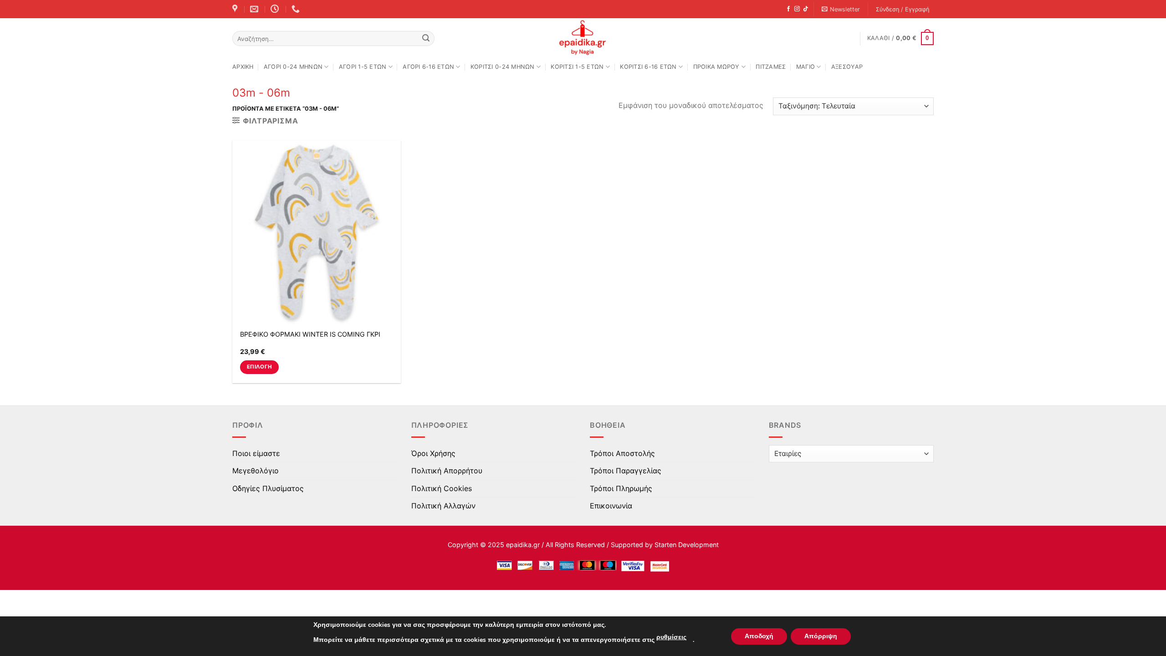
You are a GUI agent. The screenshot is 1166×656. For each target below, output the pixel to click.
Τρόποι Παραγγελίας (625, 470)
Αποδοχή (759, 636)
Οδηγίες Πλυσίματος (268, 488)
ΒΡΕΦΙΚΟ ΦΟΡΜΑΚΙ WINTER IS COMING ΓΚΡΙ (310, 334)
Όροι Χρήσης (433, 453)
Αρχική (243, 66)
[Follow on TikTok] (805, 9)
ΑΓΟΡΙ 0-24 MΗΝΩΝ (293, 66)
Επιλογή (259, 367)
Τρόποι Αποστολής (622, 453)
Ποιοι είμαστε (256, 453)
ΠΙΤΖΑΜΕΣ (771, 66)
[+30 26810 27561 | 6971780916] (297, 9)
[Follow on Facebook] (788, 9)
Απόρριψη (820, 636)
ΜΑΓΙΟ (805, 66)
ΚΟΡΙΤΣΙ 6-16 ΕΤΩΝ (648, 66)
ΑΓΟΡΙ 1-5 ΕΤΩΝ (363, 66)
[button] (841, 9)
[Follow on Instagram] (797, 9)
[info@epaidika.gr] (255, 9)
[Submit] (426, 38)
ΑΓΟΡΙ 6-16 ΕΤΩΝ (428, 66)
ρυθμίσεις (671, 637)
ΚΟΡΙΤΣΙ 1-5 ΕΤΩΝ (577, 66)
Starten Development (687, 544)
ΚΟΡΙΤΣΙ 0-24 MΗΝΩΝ (502, 66)
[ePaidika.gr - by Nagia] (583, 37)
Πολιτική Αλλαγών (443, 505)
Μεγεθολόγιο (255, 470)
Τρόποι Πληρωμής (621, 488)
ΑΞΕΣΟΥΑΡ (847, 66)
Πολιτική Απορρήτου (446, 470)
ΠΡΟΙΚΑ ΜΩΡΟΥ (716, 66)
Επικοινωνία (611, 505)
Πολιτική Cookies (441, 488)
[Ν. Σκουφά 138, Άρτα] (236, 9)
